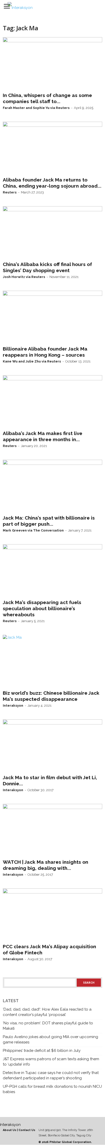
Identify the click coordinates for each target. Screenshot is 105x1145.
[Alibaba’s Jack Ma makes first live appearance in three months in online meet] (52, 401)
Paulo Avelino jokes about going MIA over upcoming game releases (50, 1039)
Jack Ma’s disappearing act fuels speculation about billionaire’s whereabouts (42, 608)
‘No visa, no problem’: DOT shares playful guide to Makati (48, 1026)
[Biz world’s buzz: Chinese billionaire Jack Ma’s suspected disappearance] (52, 661)
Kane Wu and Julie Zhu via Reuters (32, 361)
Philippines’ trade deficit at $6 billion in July (42, 1050)
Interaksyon (13, 705)
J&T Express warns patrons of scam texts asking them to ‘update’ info (51, 1062)
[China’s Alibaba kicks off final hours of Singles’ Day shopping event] (52, 232)
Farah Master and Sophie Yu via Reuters (36, 108)
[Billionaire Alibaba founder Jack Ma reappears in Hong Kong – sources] (52, 317)
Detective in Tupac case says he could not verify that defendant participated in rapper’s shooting (51, 1075)
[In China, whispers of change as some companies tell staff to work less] (52, 63)
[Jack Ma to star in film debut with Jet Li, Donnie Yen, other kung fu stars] (52, 745)
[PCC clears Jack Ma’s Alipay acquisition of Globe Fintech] (52, 914)
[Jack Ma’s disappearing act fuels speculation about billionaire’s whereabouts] (52, 570)
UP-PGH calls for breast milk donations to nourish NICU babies (52, 1089)
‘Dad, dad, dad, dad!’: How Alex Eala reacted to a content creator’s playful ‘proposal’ (47, 1012)
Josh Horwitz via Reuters (24, 277)
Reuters (10, 192)
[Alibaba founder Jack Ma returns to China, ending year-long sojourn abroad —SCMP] (52, 148)
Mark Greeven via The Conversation (33, 530)
